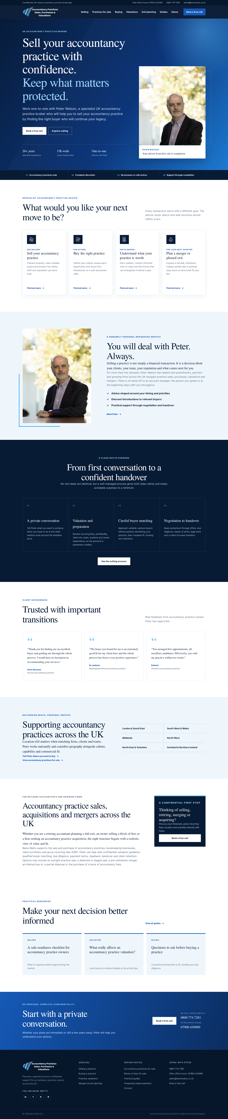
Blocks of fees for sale (135, 1073)
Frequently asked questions (137, 1083)
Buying (118, 12)
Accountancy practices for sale (139, 1069)
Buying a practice (87, 1073)
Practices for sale (101, 12)
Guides (164, 12)
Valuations (132, 12)
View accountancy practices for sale (42, 760)
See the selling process (114, 561)
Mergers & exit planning (90, 1083)
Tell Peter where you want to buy (40, 756)
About (174, 12)
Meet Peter (114, 414)
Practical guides (132, 1078)
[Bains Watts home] (40, 12)
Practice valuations (88, 1078)
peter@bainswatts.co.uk (195, 2)
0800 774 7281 (173, 2)
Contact (128, 1088)
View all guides (154, 923)
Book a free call (194, 12)
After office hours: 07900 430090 (186, 1073)
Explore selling (60, 131)
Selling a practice (87, 1069)
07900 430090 (191, 1025)
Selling (84, 12)
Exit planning (149, 12)
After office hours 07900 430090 (147, 2)
